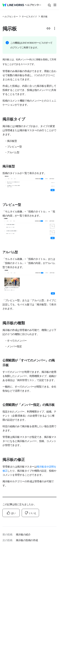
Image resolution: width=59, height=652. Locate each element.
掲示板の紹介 (23, 534)
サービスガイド (29, 16)
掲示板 (44, 16)
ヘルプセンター (10, 16)
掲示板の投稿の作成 (27, 540)
